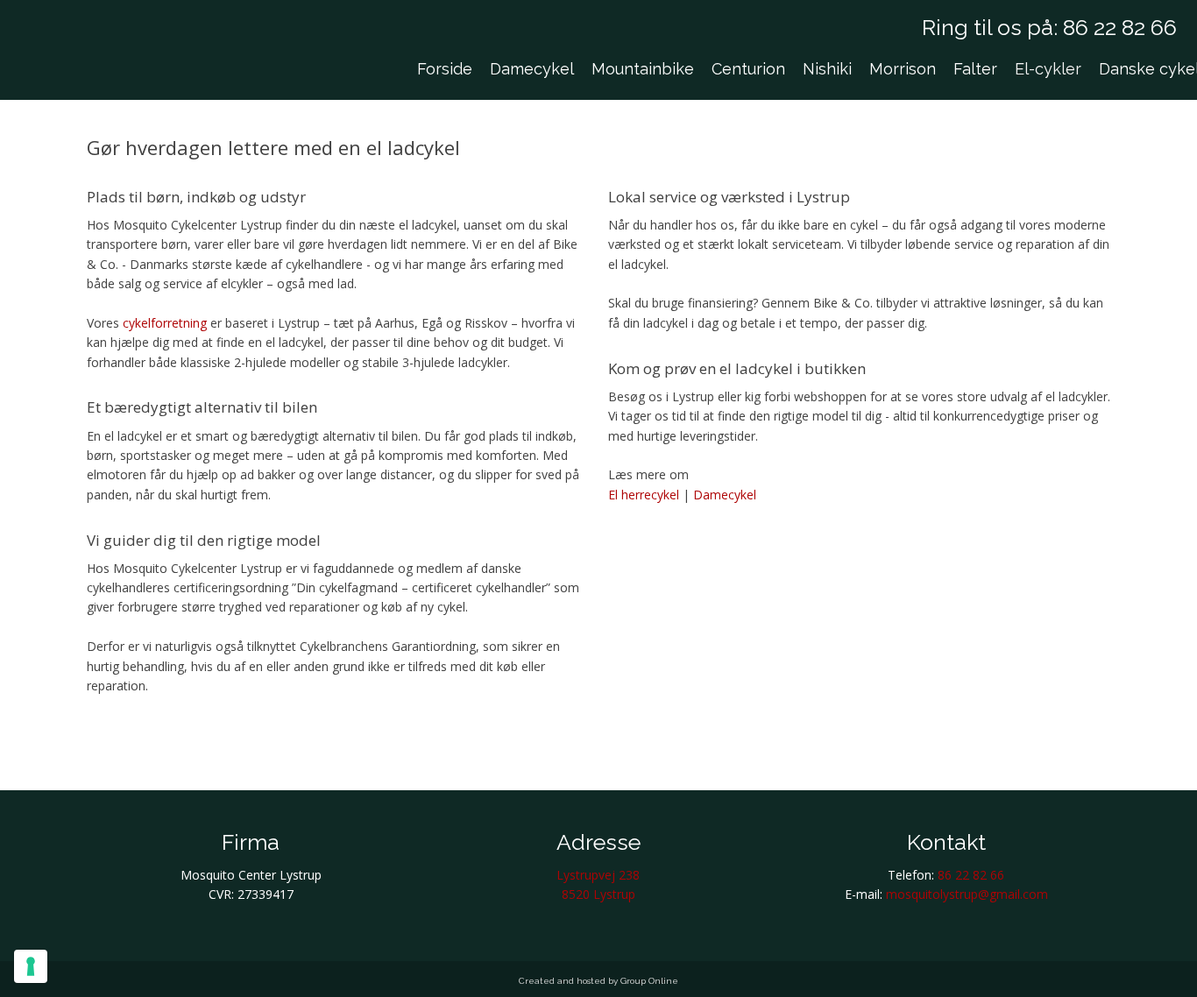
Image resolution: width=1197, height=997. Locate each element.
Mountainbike (642, 69)
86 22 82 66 (1120, 27)
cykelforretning (165, 323)
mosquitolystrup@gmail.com (967, 894)
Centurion (748, 69)
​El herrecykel (643, 494)
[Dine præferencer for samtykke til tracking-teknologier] (30, 966)
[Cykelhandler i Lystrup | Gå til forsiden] (95, 65)
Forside (444, 69)
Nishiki (827, 69)
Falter (975, 69)
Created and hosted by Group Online (598, 981)
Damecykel (532, 69)
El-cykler (1048, 69)
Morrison (902, 69)
